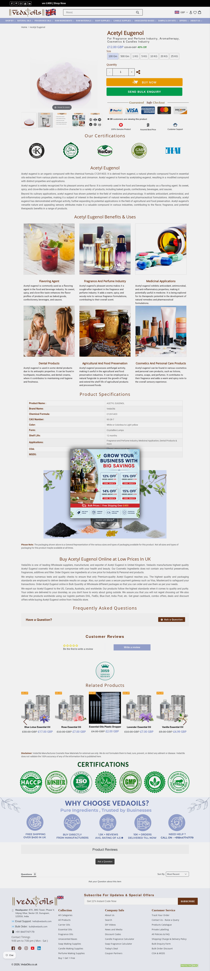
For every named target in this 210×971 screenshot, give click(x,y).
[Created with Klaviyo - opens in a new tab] (105, 520)
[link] (105, 483)
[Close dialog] (135, 453)
